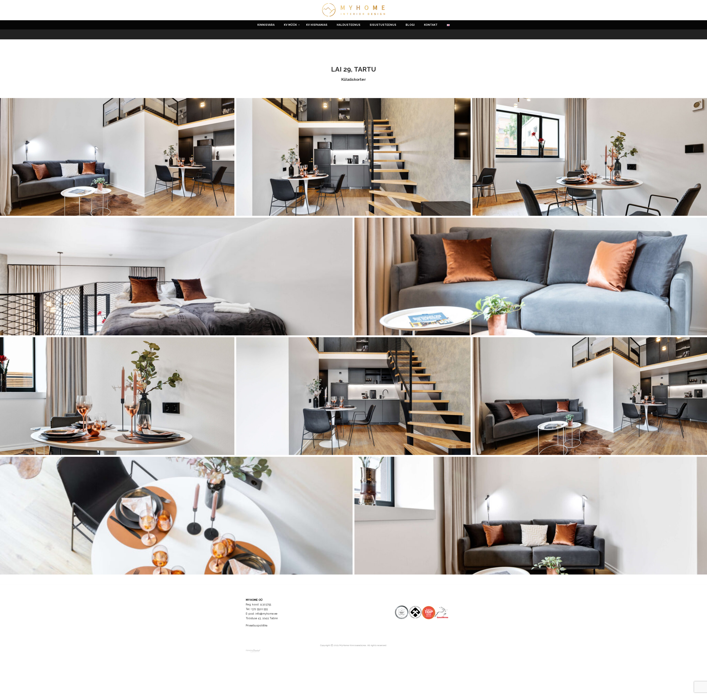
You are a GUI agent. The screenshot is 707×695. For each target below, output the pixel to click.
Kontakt (431, 24)
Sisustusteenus (383, 24)
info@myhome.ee (266, 613)
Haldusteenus (348, 24)
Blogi (410, 24)
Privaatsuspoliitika (256, 625)
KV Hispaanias (317, 24)
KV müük (290, 24)
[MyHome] (353, 9)
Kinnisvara (266, 24)
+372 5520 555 (259, 609)
